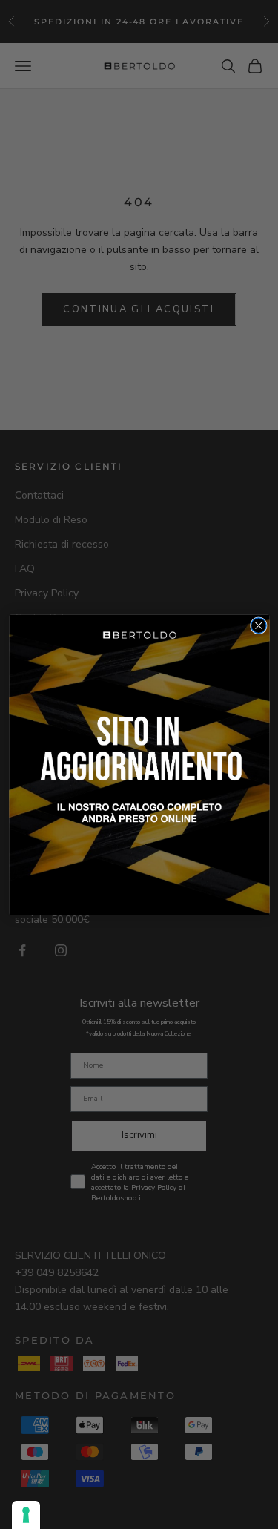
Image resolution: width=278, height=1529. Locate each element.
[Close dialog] (258, 625)
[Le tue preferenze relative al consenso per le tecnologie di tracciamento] (26, 1515)
